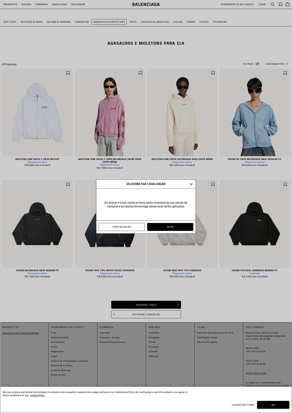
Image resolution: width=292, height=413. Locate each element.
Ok (273, 404)
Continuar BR (121, 226)
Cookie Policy (37, 395)
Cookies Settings (243, 404)
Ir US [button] (170, 226)
